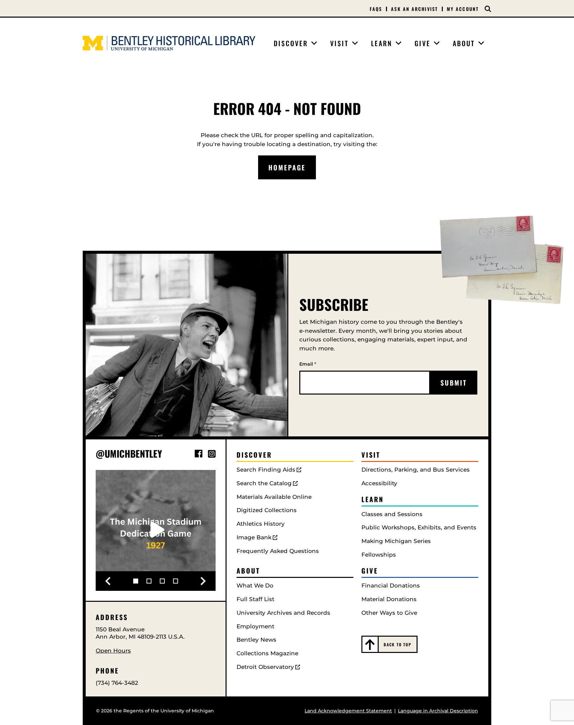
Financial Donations (390, 585)
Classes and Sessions (392, 514)
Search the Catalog (264, 483)
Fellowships (378, 554)
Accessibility (379, 483)
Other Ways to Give (389, 612)
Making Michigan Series (396, 541)
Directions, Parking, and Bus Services (415, 469)
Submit (453, 383)
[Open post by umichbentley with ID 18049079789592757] (156, 530)
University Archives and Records (283, 612)
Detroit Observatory (265, 667)
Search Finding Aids (266, 469)
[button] (108, 581)
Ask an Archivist (414, 9)
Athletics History (261, 523)
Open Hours (113, 650)
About (248, 571)
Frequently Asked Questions (278, 551)
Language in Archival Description (438, 711)
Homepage (287, 167)
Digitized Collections (267, 510)
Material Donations (389, 599)
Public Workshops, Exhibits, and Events (418, 527)
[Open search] (488, 9)
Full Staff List (255, 599)
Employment (255, 626)
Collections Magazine (267, 653)
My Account (463, 8)
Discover (254, 455)
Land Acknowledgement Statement (348, 711)
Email (307, 364)
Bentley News (256, 639)
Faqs (376, 9)
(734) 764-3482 (117, 683)
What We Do (255, 585)
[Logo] (169, 43)
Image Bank (254, 537)
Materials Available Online (274, 497)
